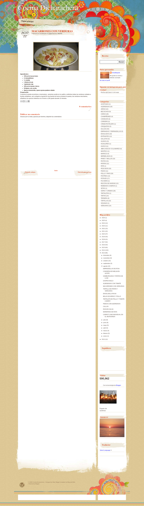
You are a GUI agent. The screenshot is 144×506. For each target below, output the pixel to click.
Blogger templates (60, 482)
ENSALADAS (105, 134)
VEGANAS (104, 203)
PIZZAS (103, 171)
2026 (103, 218)
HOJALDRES (105, 144)
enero (105, 336)
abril (104, 328)
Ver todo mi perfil (105, 80)
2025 (103, 220)
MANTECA (104, 151)
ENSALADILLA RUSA (109, 293)
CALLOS (105, 306)
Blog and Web (71, 482)
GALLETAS (104, 139)
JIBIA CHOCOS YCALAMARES (110, 149)
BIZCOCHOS (105, 111)
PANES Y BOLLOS (106, 158)
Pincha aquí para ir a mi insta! (110, 92)
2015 (103, 247)
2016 (103, 245)
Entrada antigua (30, 172)
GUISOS (103, 141)
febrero (105, 333)
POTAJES (104, 178)
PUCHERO (104, 181)
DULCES (103, 129)
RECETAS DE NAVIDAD (108, 183)
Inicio (56, 170)
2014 (103, 250)
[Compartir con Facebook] (29, 101)
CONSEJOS (104, 119)
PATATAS (103, 163)
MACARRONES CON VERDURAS (113, 286)
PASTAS (60, 33)
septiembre (106, 263)
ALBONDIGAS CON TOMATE (112, 283)
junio (105, 322)
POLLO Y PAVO (105, 173)
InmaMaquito (116, 73)
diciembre (106, 255)
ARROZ (103, 109)
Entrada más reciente (84, 172)
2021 (103, 231)
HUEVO (103, 146)
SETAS (103, 188)
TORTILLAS (104, 201)
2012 (103, 339)
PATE (102, 166)
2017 (103, 242)
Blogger (118, 385)
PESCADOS (104, 168)
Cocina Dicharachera (48, 7)
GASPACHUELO (108, 281)
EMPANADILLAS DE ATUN (111, 268)
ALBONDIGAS (105, 106)
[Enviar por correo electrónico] (21, 101)
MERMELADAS (105, 156)
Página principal (27, 21)
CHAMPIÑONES (106, 116)
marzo (105, 330)
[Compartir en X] (26, 101)
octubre (105, 261)
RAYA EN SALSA (108, 309)
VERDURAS (104, 205)
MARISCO (104, 153)
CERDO (103, 114)
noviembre (106, 258)
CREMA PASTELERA (107, 124)
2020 (103, 234)
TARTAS (103, 196)
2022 (103, 228)
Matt (54, 482)
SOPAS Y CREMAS (107, 191)
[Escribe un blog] (24, 101)
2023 (103, 226)
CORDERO (104, 121)
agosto (105, 266)
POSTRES (104, 176)
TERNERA (104, 198)
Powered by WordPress (22, 485)
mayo (105, 325)
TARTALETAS (105, 193)
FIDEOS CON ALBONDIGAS (111, 304)
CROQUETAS (105, 126)
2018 (103, 239)
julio (104, 320)
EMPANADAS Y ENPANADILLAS (111, 131)
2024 (103, 223)
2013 (103, 253)
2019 (103, 236)
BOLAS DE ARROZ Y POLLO (112, 296)
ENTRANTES (105, 136)
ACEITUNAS (105, 104)
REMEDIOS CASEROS (108, 186)
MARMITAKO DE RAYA (110, 312)
